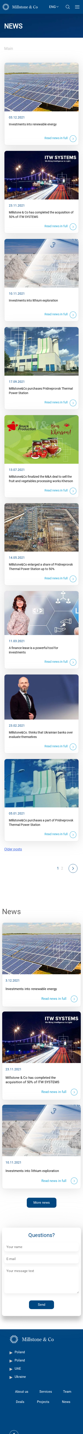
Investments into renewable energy (33, 124)
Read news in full (56, 138)
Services (45, 1392)
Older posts (13, 849)
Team (67, 1392)
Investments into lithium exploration (33, 300)
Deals (20, 1402)
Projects (43, 1402)
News (66, 1402)
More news (41, 1203)
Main (8, 48)
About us (21, 1392)
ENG (52, 7)
